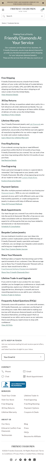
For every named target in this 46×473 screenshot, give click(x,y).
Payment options (31, 408)
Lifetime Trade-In (31, 395)
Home (4, 23)
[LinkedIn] (34, 459)
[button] (3, 9)
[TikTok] (16, 459)
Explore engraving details (11, 181)
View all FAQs (7, 325)
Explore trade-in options (11, 295)
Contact (6, 367)
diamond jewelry (8, 193)
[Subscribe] (40, 357)
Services (6, 391)
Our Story (5, 424)
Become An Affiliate (32, 436)
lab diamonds (35, 124)
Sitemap (41, 454)
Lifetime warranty (9, 412)
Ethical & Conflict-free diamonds (11, 429)
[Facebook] (30, 459)
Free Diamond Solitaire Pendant (13, 269)
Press (26, 428)
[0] (42, 10)
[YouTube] (20, 459)
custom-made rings (29, 177)
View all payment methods (11, 204)
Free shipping (7, 404)
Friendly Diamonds (23, 10)
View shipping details (9, 95)
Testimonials (6, 435)
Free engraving (30, 399)
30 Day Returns (8, 408)
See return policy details (11, 115)
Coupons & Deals (31, 412)
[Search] (4, 16)
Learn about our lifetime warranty (15, 138)
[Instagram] (11, 459)
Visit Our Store (7, 399)
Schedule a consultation (10, 226)
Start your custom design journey (14, 249)
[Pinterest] (25, 459)
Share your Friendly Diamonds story (15, 272)
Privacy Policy (19, 454)
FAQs (26, 432)
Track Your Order (8, 395)
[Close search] (42, 15)
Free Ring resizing (31, 404)
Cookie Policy (31, 454)
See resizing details (9, 160)
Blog (26, 424)
